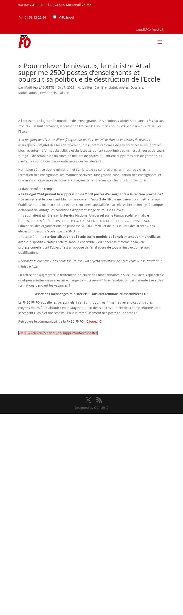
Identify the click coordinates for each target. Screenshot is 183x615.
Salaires (64, 93)
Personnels (48, 93)
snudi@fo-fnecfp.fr (150, 29)
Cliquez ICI (94, 321)
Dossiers (137, 87)
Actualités (85, 87)
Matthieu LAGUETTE (39, 87)
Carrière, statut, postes (111, 87)
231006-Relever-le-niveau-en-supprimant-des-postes (58, 333)
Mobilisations (28, 93)
